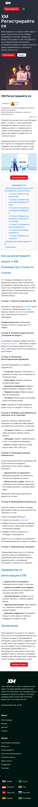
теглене (4, 731)
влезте (21, 55)
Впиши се (5, 746)
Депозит (4, 727)
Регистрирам (8, 55)
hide (24, 185)
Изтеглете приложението (11, 754)
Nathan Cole (17, 103)
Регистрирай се (11, 9)
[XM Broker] (7, 3)
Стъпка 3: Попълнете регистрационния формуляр (19, 210)
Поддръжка (6, 764)
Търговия (5, 768)
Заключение (11, 247)
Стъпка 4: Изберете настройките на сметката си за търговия (19, 218)
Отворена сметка (19, 178)
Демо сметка (6, 761)
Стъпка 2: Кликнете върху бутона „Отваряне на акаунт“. (19, 202)
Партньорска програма (10, 743)
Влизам (4, 724)
